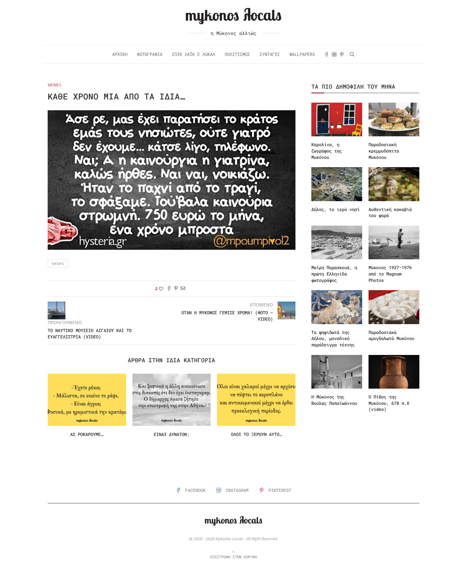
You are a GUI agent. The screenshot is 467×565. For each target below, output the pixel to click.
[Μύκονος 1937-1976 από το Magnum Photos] (394, 243)
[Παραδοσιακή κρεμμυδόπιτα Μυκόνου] (394, 120)
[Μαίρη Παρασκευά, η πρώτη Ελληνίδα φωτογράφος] (336, 243)
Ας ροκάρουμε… (86, 434)
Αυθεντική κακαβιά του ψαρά (390, 212)
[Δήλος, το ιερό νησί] (336, 184)
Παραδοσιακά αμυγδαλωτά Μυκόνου (391, 335)
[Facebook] (326, 54)
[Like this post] (161, 289)
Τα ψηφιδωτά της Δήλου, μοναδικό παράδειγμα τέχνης (333, 338)
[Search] (352, 54)
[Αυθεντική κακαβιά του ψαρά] (394, 184)
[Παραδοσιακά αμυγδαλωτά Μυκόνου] (394, 307)
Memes (58, 263)
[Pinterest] (342, 54)
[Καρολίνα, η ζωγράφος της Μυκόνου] (336, 120)
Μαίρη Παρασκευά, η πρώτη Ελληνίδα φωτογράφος (334, 273)
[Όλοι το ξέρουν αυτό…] (256, 400)
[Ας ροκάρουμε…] (87, 400)
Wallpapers (302, 54)
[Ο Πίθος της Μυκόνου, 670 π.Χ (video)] (394, 372)
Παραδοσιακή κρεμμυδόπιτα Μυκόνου (384, 150)
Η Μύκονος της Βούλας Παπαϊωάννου (334, 400)
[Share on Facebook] (169, 289)
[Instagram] (334, 54)
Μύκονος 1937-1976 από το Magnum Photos (390, 273)
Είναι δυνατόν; (171, 434)
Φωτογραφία (149, 54)
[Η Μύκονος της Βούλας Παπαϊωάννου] (336, 372)
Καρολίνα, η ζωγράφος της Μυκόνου (326, 150)
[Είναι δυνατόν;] (171, 400)
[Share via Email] (183, 289)
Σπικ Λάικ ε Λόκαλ (193, 54)
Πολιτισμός (237, 54)
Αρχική (119, 54)
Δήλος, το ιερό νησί (335, 209)
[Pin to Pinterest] (176, 289)
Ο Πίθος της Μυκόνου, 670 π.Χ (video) (389, 403)
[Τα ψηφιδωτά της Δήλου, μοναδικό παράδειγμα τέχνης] (336, 307)
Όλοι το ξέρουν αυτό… (256, 434)
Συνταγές (270, 54)
